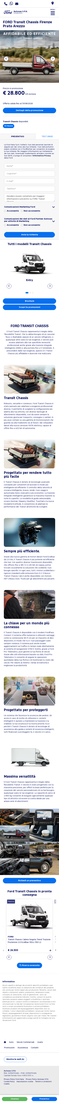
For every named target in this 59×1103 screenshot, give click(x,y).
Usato (40, 1042)
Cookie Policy (9, 1081)
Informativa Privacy (42, 156)
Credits (6, 1084)
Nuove (8, 126)
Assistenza (23, 1048)
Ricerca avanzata (30, 965)
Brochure (29, 301)
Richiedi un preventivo (29, 880)
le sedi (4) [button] (15, 1059)
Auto (11, 1042)
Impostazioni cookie (25, 1081)
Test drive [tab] (47, 136)
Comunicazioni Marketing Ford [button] (19, 207)
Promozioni (9, 1048)
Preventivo (44, 1099)
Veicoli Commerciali (25, 1042)
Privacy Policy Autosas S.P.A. (37, 1079)
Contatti (34, 1048)
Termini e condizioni (43, 1081)
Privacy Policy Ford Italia (14, 1079)
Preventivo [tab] (17, 136)
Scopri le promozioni (29, 307)
